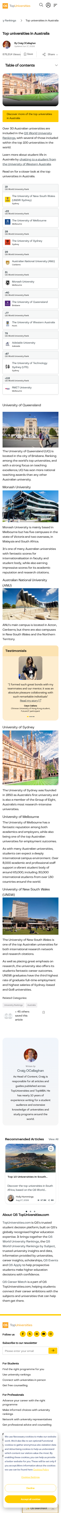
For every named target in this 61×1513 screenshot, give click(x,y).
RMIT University (22, 387)
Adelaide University (23, 342)
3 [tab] (32, 717)
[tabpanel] (30, 684)
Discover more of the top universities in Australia (29, 116)
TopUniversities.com (17, 1222)
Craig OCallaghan (30, 1071)
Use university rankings (17, 1374)
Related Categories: (15, 998)
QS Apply (15, 1265)
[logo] (16, 4)
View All (53, 1139)
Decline (30, 1488)
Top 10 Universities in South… (27, 1176)
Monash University (23, 281)
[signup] (25, 54)
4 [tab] (34, 717)
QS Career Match (15, 1282)
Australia (31, 1005)
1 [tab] (28, 717)
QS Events (50, 1260)
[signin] (48, 4)
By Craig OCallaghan (25, 43)
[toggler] (55, 4)
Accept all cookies (30, 1499)
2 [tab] (30, 717)
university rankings (13, 1005)
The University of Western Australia (33, 322)
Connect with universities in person (24, 1380)
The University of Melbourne (29, 220)
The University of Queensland (30, 302)
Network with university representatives (27, 1419)
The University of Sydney (27, 241)
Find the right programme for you (23, 1369)
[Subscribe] (52, 1351)
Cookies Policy (41, 1469)
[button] (26, 1211)
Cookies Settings (30, 1477)
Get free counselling (15, 1385)
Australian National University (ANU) (33, 261)
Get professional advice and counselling (27, 1424)
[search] (41, 5)
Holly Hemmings (25, 1196)
